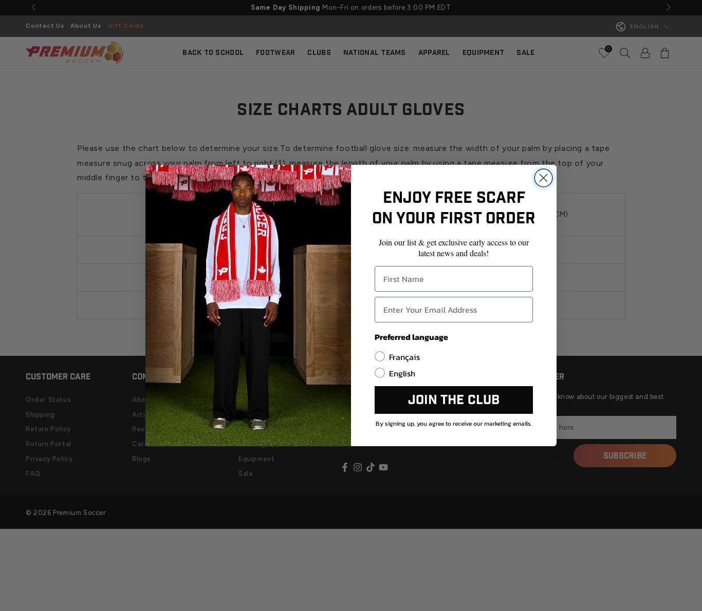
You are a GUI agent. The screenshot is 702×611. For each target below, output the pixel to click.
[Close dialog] (543, 178)
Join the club (454, 400)
